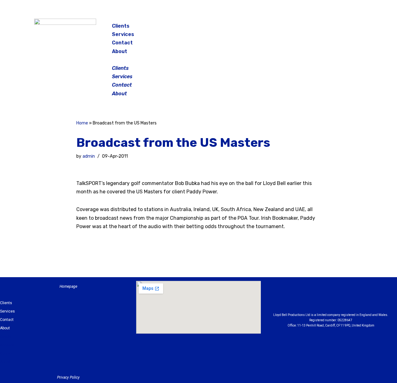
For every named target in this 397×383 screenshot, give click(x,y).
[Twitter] (345, 28)
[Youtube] (365, 298)
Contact (122, 43)
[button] (199, 60)
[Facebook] (314, 28)
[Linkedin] (348, 298)
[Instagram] (330, 28)
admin (89, 156)
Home (82, 123)
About (119, 51)
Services (123, 34)
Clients (120, 26)
